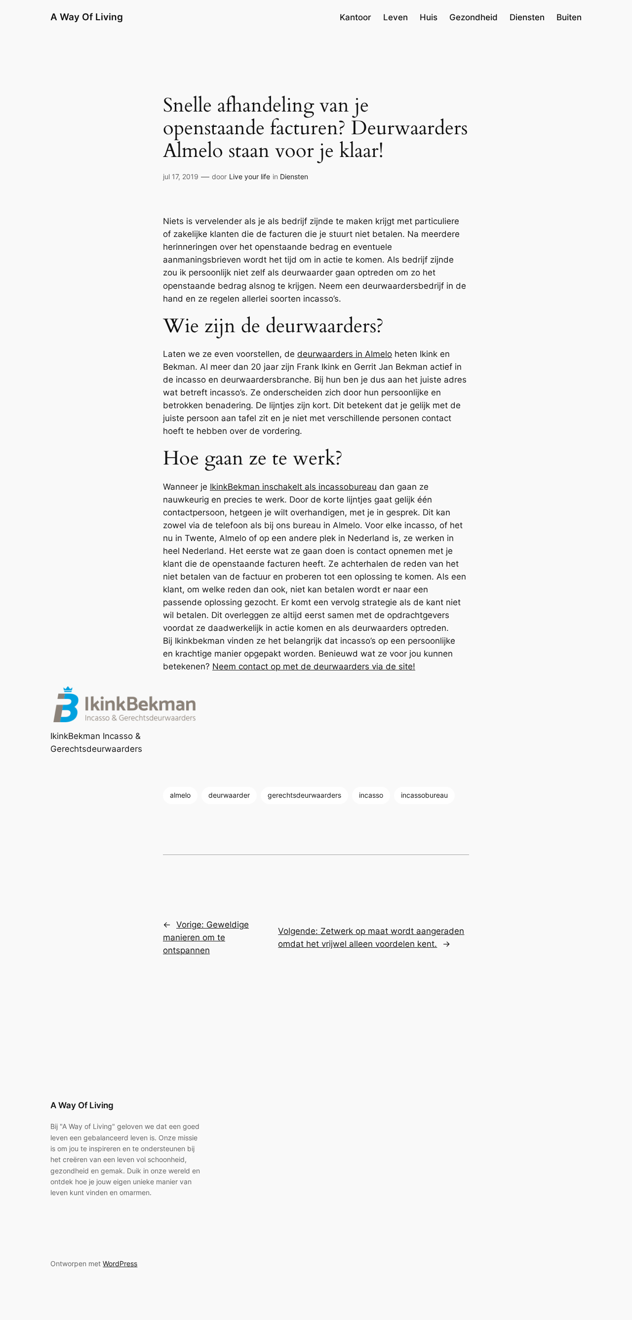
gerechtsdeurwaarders (304, 795)
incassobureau (424, 795)
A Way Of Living (86, 17)
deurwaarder (229, 795)
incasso (371, 795)
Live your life (249, 176)
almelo (180, 795)
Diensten (294, 176)
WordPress (120, 1263)
